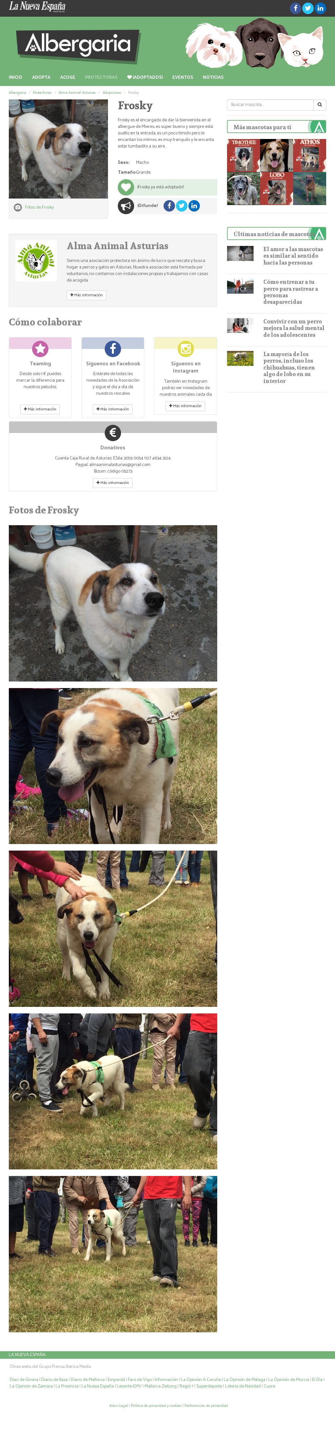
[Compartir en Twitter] (308, 8)
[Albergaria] (167, 43)
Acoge (67, 77)
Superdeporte (209, 1386)
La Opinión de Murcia (288, 1380)
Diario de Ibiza (54, 1380)
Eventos (182, 77)
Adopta (41, 77)
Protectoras (101, 77)
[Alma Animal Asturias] (36, 261)
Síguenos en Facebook (113, 363)
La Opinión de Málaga (245, 1380)
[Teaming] (40, 351)
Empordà (116, 1380)
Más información (88, 295)
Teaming (40, 363)
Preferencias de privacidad (206, 1406)
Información (166, 1380)
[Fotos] (58, 149)
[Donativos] (113, 436)
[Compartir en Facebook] (295, 8)
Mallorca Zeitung (161, 1386)
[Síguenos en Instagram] (186, 351)
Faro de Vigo (140, 1380)
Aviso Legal (118, 1406)
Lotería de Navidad (243, 1386)
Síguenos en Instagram (186, 367)
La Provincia (67, 1386)
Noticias (213, 77)
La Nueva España (27, 1355)
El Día (317, 1380)
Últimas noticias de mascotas (274, 234)
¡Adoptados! (147, 77)
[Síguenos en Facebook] (113, 351)
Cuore (269, 1386)
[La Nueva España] (58, 6)
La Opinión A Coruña (201, 1380)
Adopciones (112, 93)
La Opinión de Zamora (31, 1386)
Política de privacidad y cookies (156, 1406)
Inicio (15, 77)
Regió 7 (186, 1386)
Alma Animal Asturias (77, 93)
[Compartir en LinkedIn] (320, 8)
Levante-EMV (129, 1386)
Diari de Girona (24, 1380)
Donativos (112, 447)
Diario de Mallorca (88, 1380)
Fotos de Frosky (39, 207)
